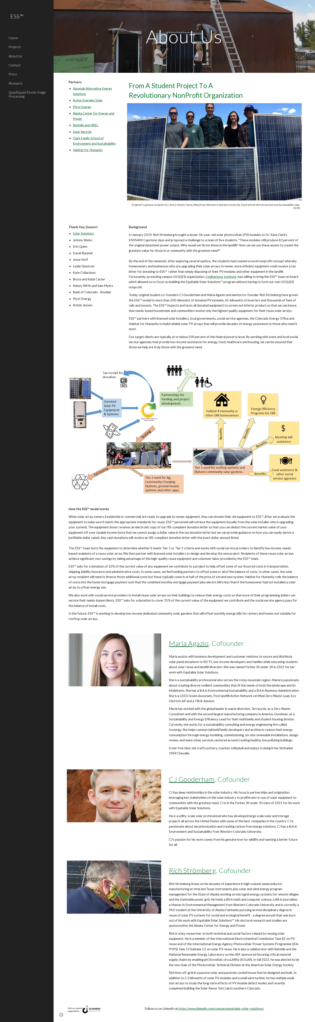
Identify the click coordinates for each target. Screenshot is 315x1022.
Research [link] (15, 83)
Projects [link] (15, 47)
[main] (184, 36)
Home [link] (13, 38)
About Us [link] (15, 56)
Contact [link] (15, 65)
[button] (310, 6)
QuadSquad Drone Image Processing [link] (27, 94)
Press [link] (13, 74)
